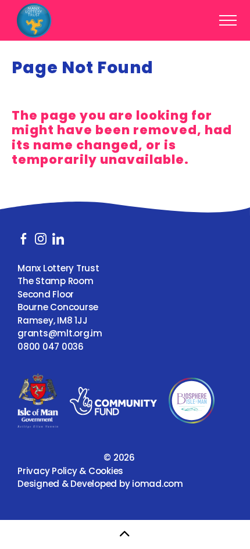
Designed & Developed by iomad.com (100, 484)
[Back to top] (125, 534)
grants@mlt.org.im (59, 333)
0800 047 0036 (50, 346)
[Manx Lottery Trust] (34, 20)
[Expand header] (227, 20)
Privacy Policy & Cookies (70, 471)
